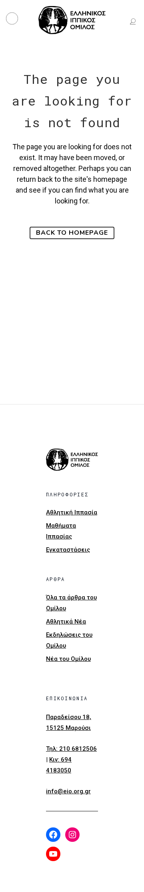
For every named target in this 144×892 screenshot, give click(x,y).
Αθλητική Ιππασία (71, 512)
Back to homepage (72, 232)
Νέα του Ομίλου (68, 658)
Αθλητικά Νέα (66, 621)
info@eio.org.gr (68, 791)
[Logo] (72, 20)
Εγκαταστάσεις (68, 549)
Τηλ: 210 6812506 (71, 748)
